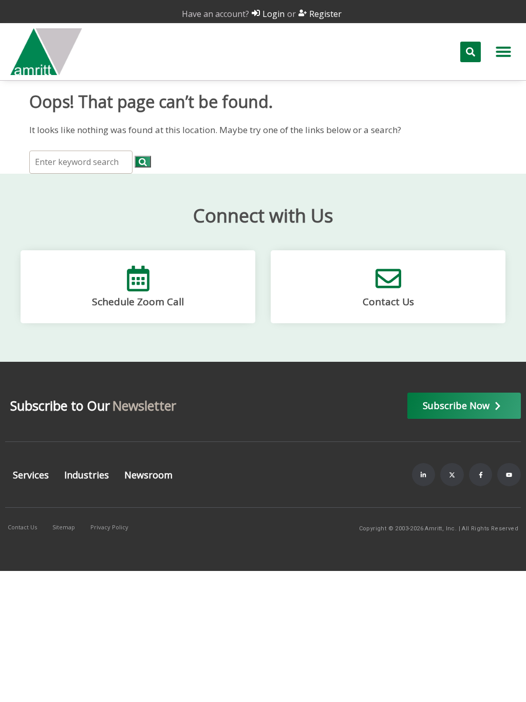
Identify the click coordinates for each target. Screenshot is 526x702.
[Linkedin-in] (424, 475)
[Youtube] (509, 475)
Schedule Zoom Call (138, 301)
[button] (503, 51)
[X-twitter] (452, 475)
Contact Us (388, 301)
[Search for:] (82, 162)
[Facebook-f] (481, 475)
